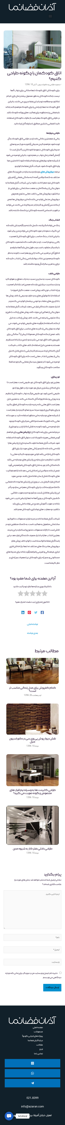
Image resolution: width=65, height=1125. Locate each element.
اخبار (41, 1049)
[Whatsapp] (32, 1073)
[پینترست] (29, 612)
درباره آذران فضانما (35, 1040)
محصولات (38, 1031)
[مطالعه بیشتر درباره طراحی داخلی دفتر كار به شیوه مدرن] (32, 825)
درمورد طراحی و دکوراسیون (49, 84)
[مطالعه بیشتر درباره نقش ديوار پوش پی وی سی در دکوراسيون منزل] (32, 719)
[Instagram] (32, 1063)
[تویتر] (35, 612)
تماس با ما (38, 1053)
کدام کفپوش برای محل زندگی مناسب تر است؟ (32, 689)
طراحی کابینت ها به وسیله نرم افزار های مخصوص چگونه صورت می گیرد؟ (32, 791)
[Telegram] (32, 1083)
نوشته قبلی (32, 624)
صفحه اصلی (38, 1027)
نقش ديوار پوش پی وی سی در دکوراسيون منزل (32, 740)
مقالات (39, 1044)
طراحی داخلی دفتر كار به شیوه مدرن (32, 849)
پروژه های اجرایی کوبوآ (32, 1036)
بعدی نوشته (32, 633)
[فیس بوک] (42, 612)
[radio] (44, 594)
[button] (50, 16)
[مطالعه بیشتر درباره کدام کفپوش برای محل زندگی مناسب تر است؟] (32, 671)
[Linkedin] (22, 612)
